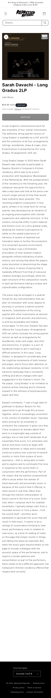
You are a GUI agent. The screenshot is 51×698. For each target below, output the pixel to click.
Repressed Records (22, 683)
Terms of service (34, 688)
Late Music (8, 97)
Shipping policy (17, 692)
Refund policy (38, 683)
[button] (6, 14)
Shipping (17, 109)
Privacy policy (19, 688)
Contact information (34, 692)
